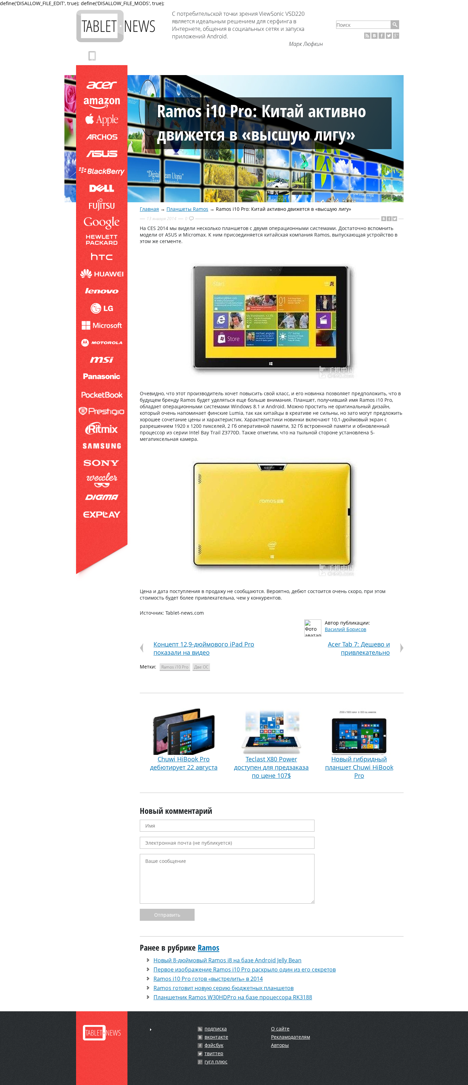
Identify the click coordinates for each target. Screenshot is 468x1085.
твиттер (214, 1053)
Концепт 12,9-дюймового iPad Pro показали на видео (203, 648)
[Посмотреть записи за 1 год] (150, 1029)
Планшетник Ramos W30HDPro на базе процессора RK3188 (232, 997)
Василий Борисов (345, 629)
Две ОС (201, 667)
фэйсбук (214, 1045)
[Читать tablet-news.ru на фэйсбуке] (382, 36)
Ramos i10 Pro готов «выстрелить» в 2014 (208, 978)
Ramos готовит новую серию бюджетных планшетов (223, 988)
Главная (149, 209)
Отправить (167, 915)
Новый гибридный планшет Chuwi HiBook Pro (359, 767)
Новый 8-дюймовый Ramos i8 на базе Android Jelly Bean (227, 960)
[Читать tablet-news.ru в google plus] (396, 36)
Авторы (280, 1045)
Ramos (208, 947)
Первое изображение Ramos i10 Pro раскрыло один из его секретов (244, 969)
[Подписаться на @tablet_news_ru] (389, 36)
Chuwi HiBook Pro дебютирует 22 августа (184, 763)
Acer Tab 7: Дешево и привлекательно (359, 648)
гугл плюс (216, 1062)
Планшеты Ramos (187, 209)
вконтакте (216, 1037)
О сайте (280, 1028)
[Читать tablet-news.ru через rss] (367, 36)
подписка (216, 1029)
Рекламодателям (290, 1037)
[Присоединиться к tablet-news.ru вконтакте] (374, 36)
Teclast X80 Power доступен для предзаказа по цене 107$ (271, 767)
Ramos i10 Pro (174, 667)
